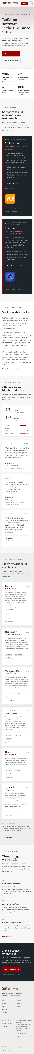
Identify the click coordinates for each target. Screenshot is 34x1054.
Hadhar (18, 1006)
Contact (24, 3)
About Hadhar (11, 266)
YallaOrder (19, 1003)
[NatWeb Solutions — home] (10, 3)
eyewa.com (8, 621)
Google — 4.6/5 (7, 1023)
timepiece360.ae (10, 700)
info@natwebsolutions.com (11, 974)
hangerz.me (8, 777)
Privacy (4, 1050)
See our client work (11, 60)
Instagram (5, 1026)
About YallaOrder (12, 183)
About (4, 1003)
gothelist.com (9, 742)
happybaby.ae (9, 661)
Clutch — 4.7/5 (6, 1020)
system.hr (8, 815)
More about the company (11, 369)
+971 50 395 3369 (21, 1033)
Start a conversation (12, 969)
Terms (10, 1050)
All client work (8, 837)
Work (3, 1006)
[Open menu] (31, 3)
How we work (6, 936)
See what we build (11, 54)
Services (4, 1009)
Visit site (8, 189)
